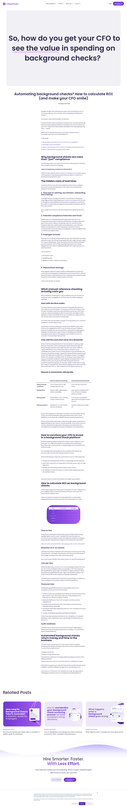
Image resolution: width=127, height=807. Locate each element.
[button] (51, 4)
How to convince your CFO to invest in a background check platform (63, 147)
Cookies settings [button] (74, 803)
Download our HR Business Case (51, 671)
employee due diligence (49, 597)
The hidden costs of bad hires (51, 144)
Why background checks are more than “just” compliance (60, 142)
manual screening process (73, 200)
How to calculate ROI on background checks (55, 149)
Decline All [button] (89, 803)
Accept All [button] (82, 803)
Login (110, 3)
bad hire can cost (60, 567)
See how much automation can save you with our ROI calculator (63, 544)
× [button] (97, 792)
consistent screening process (67, 173)
